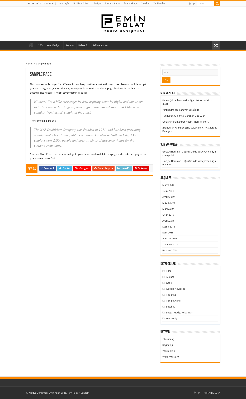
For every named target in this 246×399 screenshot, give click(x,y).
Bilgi (168, 271)
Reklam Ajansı (112, 3)
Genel (169, 282)
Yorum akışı (168, 351)
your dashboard (87, 154)
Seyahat (145, 3)
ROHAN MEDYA (212, 392)
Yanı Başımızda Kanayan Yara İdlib (180, 109)
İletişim (97, 3)
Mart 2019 (168, 208)
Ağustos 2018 (169, 238)
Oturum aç (168, 339)
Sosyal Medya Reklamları (179, 312)
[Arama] (217, 3)
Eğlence (170, 276)
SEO (40, 45)
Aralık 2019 (168, 196)
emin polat (168, 155)
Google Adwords (175, 288)
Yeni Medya (159, 3)
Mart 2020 (168, 185)
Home (29, 63)
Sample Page (130, 3)
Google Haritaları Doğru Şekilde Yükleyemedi (187, 151)
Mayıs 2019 (168, 202)
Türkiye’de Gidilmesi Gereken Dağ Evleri (183, 115)
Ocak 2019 (168, 214)
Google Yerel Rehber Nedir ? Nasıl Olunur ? (185, 121)
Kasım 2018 (168, 226)
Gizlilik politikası (81, 3)
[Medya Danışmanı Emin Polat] (123, 23)
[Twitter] (194, 3)
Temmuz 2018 (170, 244)
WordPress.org (170, 356)
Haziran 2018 (169, 250)
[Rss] (190, 3)
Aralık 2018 (168, 220)
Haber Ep (83, 45)
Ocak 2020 (168, 191)
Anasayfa (64, 3)
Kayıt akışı (167, 345)
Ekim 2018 (167, 232)
